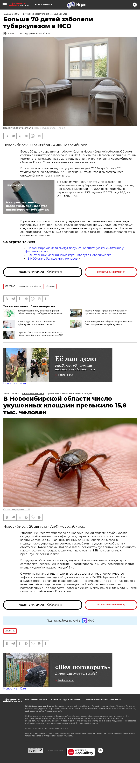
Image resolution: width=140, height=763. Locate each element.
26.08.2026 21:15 (11, 393)
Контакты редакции (36, 699)
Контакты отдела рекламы (65, 699)
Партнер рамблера (55, 750)
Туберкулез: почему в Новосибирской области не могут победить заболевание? (40, 312)
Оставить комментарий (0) (111, 272)
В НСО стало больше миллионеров (52, 258)
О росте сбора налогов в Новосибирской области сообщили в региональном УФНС (41, 333)
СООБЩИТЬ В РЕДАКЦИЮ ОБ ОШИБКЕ (102, 699)
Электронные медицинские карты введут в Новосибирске (69, 255)
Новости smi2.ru (14, 383)
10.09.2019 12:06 (11, 14)
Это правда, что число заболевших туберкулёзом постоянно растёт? (36, 323)
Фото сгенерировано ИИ (16, 509)
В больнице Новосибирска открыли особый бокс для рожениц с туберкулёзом (108, 323)
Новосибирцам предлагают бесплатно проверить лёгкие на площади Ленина (106, 312)
